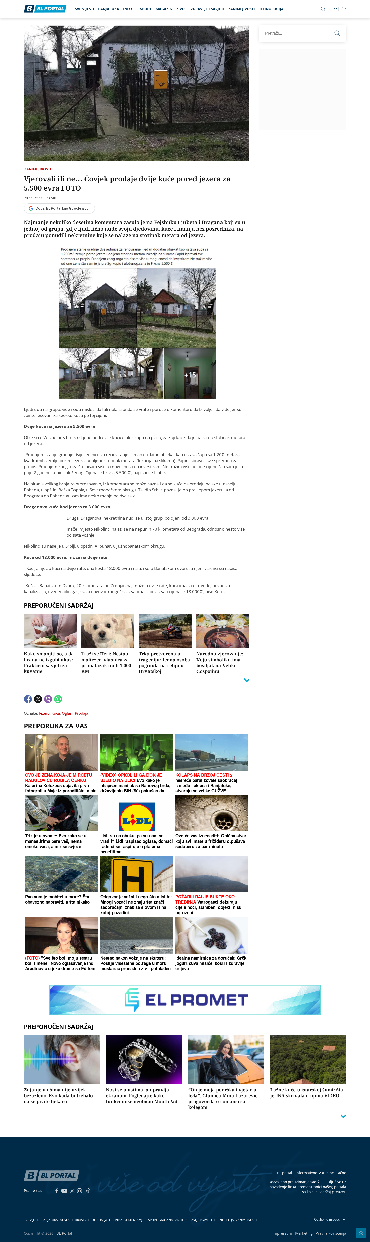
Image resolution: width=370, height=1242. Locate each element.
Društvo (82, 1220)
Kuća (56, 713)
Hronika (115, 1220)
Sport (146, 8)
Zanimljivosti (241, 8)
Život (181, 8)
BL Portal (64, 1233)
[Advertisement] (314, 89)
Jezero (44, 713)
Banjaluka (108, 8)
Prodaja (81, 713)
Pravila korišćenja (331, 1233)
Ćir (343, 9)
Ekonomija (99, 1220)
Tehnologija (271, 8)
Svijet (141, 1220)
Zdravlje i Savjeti (207, 8)
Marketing (304, 1233)
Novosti (66, 1220)
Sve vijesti (84, 8)
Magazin (164, 8)
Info (127, 8)
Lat (334, 9)
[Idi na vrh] (361, 1233)
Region (129, 1220)
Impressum (282, 1233)
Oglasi (67, 713)
